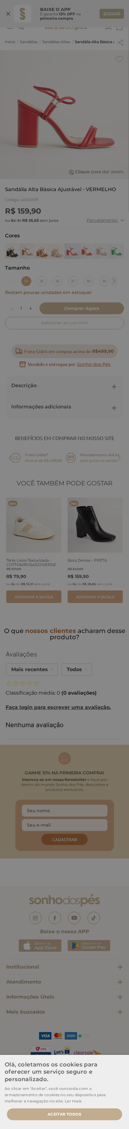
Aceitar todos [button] (64, 1114)
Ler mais (73, 1101)
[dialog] (64, 564)
